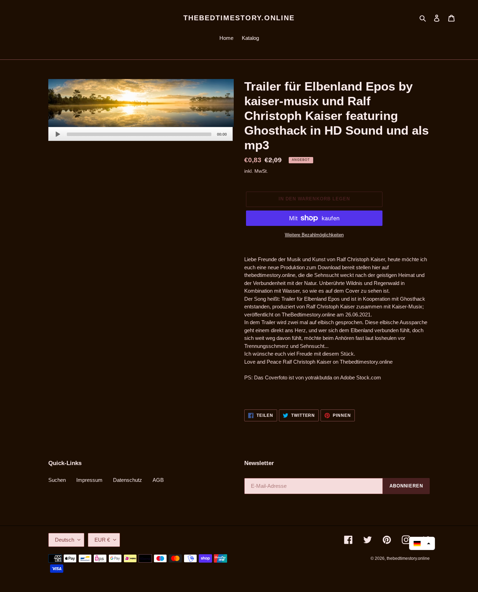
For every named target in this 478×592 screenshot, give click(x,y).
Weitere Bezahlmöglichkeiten (314, 234)
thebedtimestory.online (239, 18)
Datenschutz (127, 480)
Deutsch (64, 540)
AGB (158, 480)
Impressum (89, 480)
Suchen (57, 480)
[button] (422, 543)
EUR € (102, 540)
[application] (140, 134)
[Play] (57, 134)
